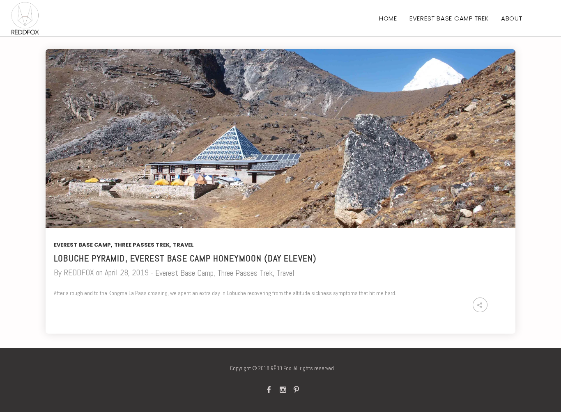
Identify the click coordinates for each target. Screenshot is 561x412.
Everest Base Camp (82, 245)
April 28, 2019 (127, 272)
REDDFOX (79, 272)
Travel (183, 245)
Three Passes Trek (142, 245)
